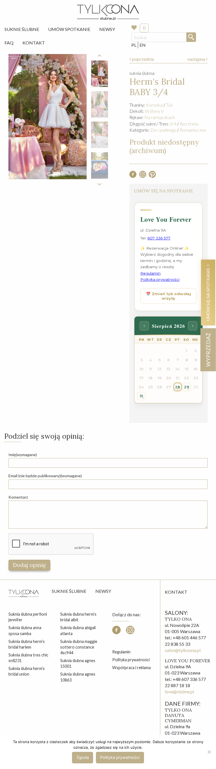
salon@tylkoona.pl (183, 650)
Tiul (169, 104)
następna (197, 59)
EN (143, 45)
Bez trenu (189, 123)
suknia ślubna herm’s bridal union (26, 671)
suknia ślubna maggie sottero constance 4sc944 (78, 647)
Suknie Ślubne (21, 29)
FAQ (9, 42)
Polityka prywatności (131, 659)
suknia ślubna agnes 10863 (77, 677)
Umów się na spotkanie (208, 294)
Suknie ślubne (69, 591)
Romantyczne (193, 130)
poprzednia (142, 59)
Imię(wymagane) (22, 454)
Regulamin (121, 651)
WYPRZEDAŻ (208, 350)
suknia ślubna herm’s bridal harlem (26, 644)
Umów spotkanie (69, 29)
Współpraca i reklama (131, 667)
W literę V (154, 111)
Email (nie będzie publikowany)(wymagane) (45, 475)
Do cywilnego (163, 130)
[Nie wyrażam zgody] (209, 752)
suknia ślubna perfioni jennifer (27, 617)
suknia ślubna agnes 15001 (77, 663)
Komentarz (18, 497)
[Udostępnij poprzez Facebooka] (132, 176)
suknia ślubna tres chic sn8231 (28, 658)
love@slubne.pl (179, 691)
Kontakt (33, 42)
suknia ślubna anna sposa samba (24, 630)
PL (133, 45)
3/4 (173, 123)
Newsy (107, 29)
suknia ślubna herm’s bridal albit (78, 617)
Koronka (154, 104)
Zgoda (82, 757)
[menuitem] (22, 29)
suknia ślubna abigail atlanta (78, 630)
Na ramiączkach (159, 117)
